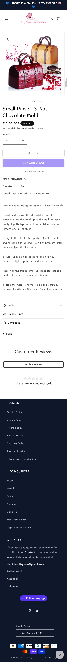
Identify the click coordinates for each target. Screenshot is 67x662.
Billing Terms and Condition (22, 459)
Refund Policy (14, 427)
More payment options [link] (33, 171)
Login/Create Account (19, 527)
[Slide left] (26, 101)
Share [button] (9, 333)
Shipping (20, 128)
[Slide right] (41, 101)
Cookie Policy (15, 420)
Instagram (12, 586)
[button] (7, 18)
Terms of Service (16, 451)
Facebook (12, 579)
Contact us (13, 511)
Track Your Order (16, 519)
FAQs (10, 480)
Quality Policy (14, 412)
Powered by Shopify (47, 657)
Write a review (33, 364)
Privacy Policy (15, 435)
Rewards (11, 496)
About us (12, 504)
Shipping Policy (16, 443)
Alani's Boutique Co (28, 657)
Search (11, 488)
